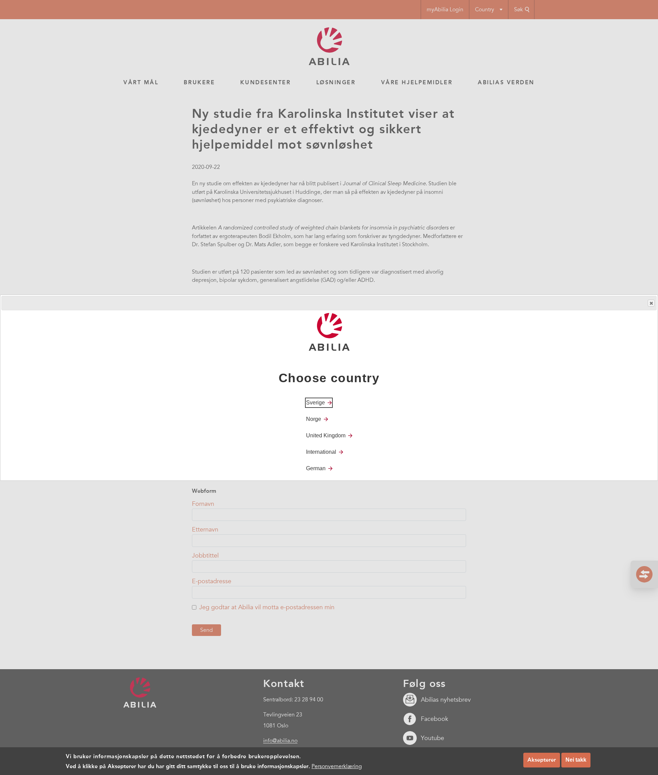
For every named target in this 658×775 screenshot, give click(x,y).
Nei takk (575, 760)
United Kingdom (325, 435)
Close (651, 303)
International (321, 451)
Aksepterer (541, 760)
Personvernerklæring (337, 766)
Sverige (315, 402)
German (316, 468)
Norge (313, 419)
